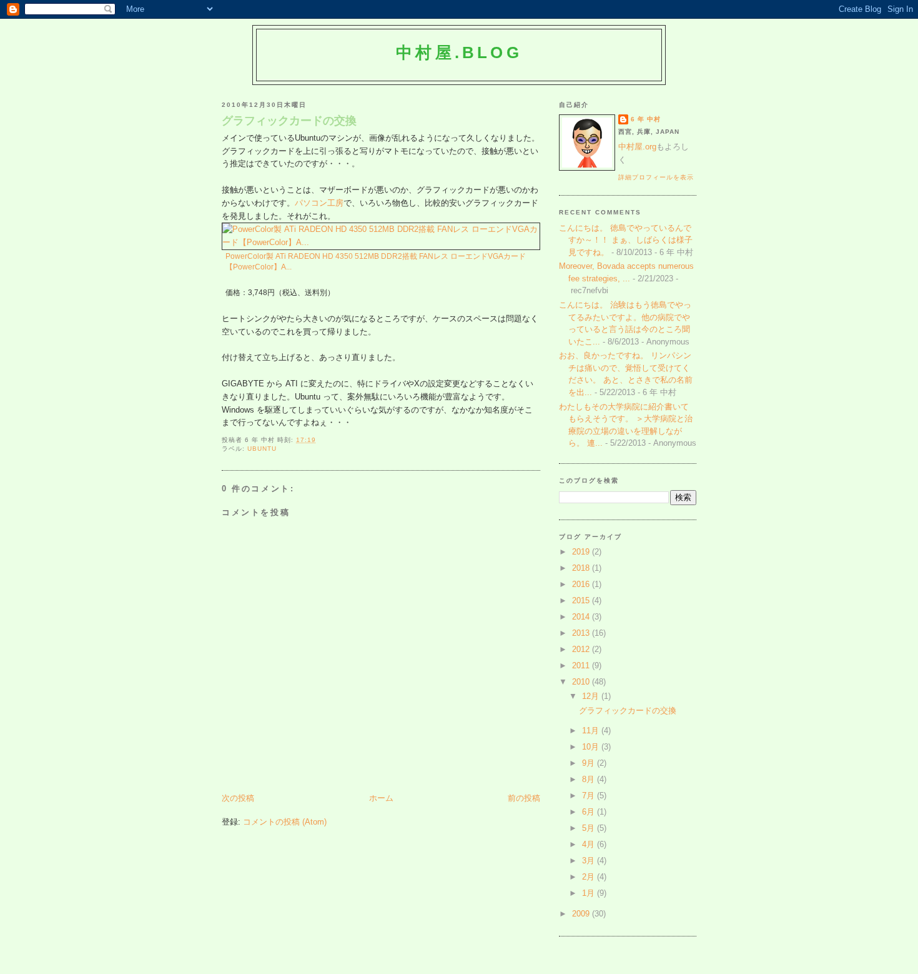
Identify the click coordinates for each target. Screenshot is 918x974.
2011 (582, 665)
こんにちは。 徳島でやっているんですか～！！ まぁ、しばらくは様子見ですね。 (626, 240)
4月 (589, 844)
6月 (589, 811)
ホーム (381, 798)
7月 (589, 795)
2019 (582, 551)
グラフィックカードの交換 (289, 120)
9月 (589, 763)
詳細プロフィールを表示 (656, 177)
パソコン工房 (319, 203)
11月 (591, 730)
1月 (589, 893)
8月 (589, 779)
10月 (591, 746)
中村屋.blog (459, 52)
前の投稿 (524, 798)
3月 (589, 860)
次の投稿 (238, 798)
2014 (582, 616)
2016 (582, 584)
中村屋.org (637, 146)
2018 (582, 568)
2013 (582, 633)
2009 (582, 913)
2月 (589, 876)
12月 (591, 696)
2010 (582, 681)
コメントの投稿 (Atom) (285, 821)
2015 (582, 600)
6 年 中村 (646, 119)
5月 (589, 828)
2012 (582, 649)
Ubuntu (262, 448)
